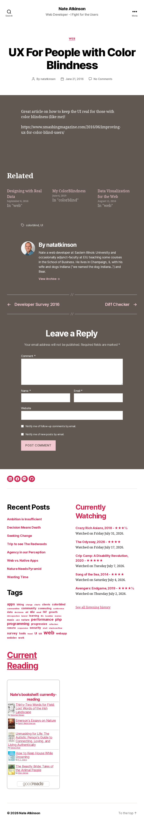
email (38, 612)
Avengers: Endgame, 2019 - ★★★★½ (105, 588)
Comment (28, 356)
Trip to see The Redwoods (27, 544)
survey (12, 633)
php (58, 619)
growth (53, 612)
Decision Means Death (24, 527)
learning (34, 615)
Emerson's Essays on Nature (36, 720)
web (72, 38)
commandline (13, 608)
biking (20, 604)
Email (78, 391)
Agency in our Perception (26, 552)
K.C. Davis (22, 760)
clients (46, 604)
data (10, 612)
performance (42, 619)
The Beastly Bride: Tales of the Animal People (34, 768)
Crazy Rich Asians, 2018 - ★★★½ (101, 528)
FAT (45, 612)
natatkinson (48, 79)
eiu (32, 612)
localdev (49, 616)
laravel (24, 616)
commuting (44, 608)
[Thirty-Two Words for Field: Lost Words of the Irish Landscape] (11, 708)
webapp (61, 633)
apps (11, 604)
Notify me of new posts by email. (44, 434)
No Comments (103, 79)
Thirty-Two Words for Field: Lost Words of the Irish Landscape (35, 708)
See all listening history (93, 607)
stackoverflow (55, 628)
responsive (22, 628)
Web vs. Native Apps (22, 560)
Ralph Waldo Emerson (26, 723)
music (10, 619)
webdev (12, 637)
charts (37, 605)
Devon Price (15, 748)
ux (40, 633)
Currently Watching (91, 511)
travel (30, 634)
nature (25, 619)
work (21, 637)
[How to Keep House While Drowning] (11, 756)
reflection (53, 624)
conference (58, 608)
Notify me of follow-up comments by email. (50, 426)
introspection (13, 616)
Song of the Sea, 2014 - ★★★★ (100, 574)
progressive (39, 624)
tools (22, 633)
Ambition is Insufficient (24, 519)
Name (26, 391)
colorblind (32, 225)
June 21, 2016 (75, 79)
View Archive (49, 279)
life (42, 616)
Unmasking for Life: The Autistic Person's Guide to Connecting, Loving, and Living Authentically (30, 739)
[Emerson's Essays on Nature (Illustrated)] (11, 724)
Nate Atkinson (71, 9)
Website (26, 408)
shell (45, 628)
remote (11, 627)
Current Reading (22, 660)
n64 (17, 620)
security (35, 627)
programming (18, 624)
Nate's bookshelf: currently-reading (33, 697)
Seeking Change (19, 536)
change (29, 605)
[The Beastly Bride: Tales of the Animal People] (11, 769)
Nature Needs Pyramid (24, 569)
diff (26, 612)
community (28, 608)
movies (58, 616)
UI (41, 225)
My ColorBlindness (69, 191)
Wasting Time (17, 577)
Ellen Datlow (23, 773)
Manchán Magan (17, 715)
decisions (19, 612)
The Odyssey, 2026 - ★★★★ (98, 542)
